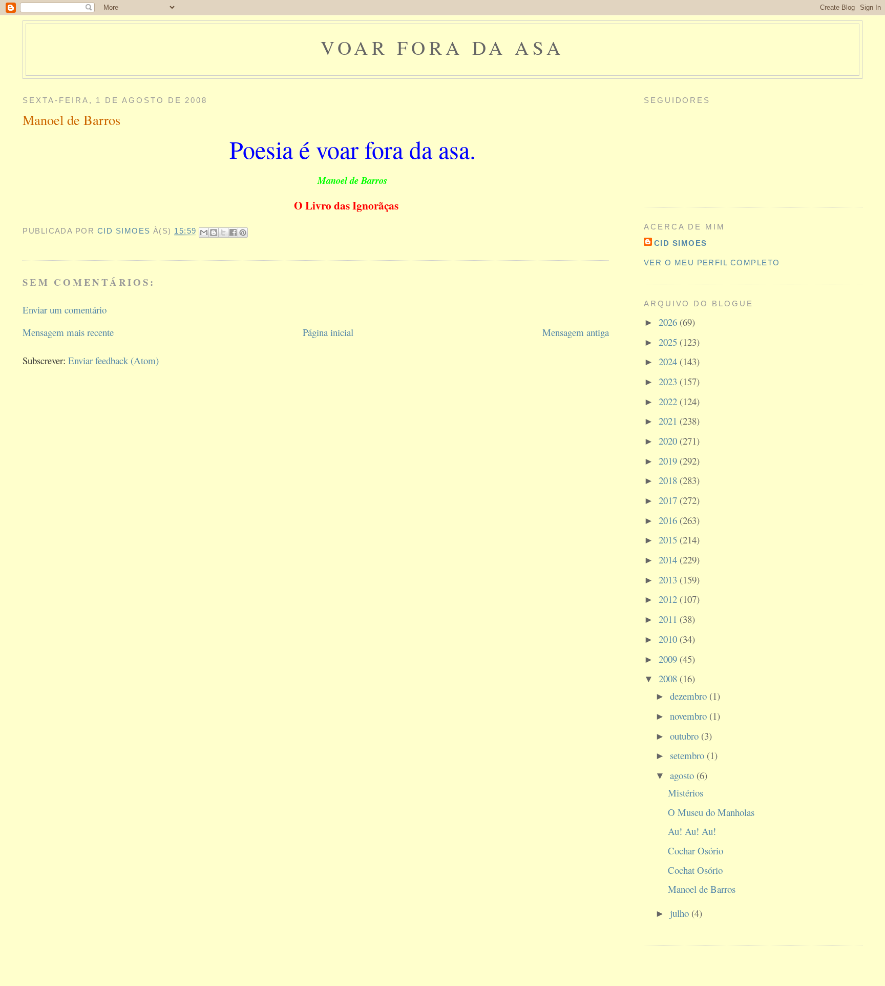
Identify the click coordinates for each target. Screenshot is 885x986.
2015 (669, 539)
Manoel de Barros (701, 889)
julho (680, 913)
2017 (669, 500)
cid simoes (680, 243)
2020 (669, 440)
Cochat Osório (695, 870)
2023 (669, 381)
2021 (669, 420)
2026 (669, 322)
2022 (669, 401)
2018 (669, 480)
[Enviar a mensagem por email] (204, 232)
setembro (688, 755)
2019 (669, 460)
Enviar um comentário (65, 309)
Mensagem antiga (575, 332)
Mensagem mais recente (68, 332)
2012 (669, 599)
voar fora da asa (442, 47)
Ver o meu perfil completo (712, 263)
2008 (669, 678)
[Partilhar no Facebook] (233, 232)
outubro (685, 735)
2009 (669, 659)
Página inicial (328, 332)
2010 (669, 639)
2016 (669, 520)
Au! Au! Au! (692, 831)
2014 (669, 559)
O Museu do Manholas (711, 812)
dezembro (689, 695)
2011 (669, 619)
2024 (669, 361)
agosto (683, 775)
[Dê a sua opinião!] (213, 232)
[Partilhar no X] (223, 232)
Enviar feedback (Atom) (113, 360)
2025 (669, 341)
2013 (669, 579)
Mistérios (685, 792)
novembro (689, 715)
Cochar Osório (695, 850)
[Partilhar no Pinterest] (243, 232)
